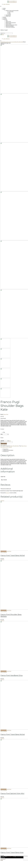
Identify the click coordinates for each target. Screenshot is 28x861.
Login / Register (6, 4)
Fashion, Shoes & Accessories (9, 41)
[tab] (15, 449)
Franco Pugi (5, 414)
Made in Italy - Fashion (7, 446)
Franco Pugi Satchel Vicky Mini (12, 793)
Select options (3, 551)
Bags (16, 41)
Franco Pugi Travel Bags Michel (13, 555)
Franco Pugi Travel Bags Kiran (12, 852)
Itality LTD (3, 857)
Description (5, 449)
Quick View (8, 551)
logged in (8, 492)
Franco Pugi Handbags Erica (12, 675)
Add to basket (3, 443)
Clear (10, 440)
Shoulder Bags (20, 41)
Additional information (8, 450)
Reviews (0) (5, 451)
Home (2, 41)
